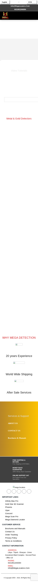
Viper (7, 510)
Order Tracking (11, 535)
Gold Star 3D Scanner (14, 504)
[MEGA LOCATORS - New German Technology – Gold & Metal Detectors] (5, 15)
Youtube (19, 491)
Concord (8, 513)
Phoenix (8, 507)
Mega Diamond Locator (15, 520)
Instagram (24, 491)
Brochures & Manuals (17, 438)
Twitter (14, 491)
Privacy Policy (11, 538)
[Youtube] (21, 15)
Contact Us (10, 532)
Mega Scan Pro (11, 516)
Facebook (9, 491)
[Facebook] (12, 15)
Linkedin (29, 491)
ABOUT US (13, 423)
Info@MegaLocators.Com (19, 568)
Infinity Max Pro (11, 501)
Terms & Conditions (13, 541)
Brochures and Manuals (15, 528)
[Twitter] (17, 15)
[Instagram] (26, 15)
